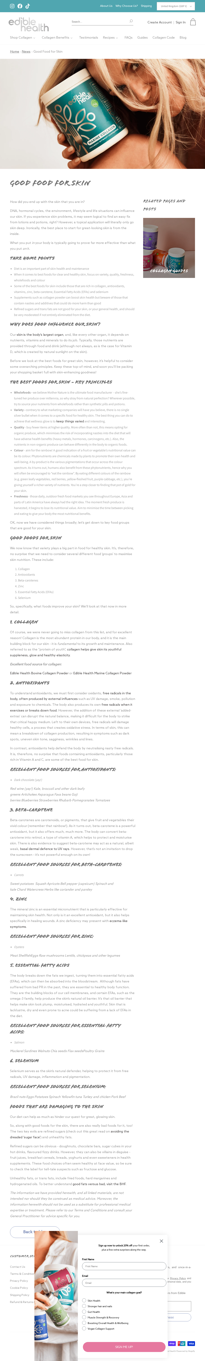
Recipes (109, 38)
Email (85, 1276)
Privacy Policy (19, 1281)
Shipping (146, 6)
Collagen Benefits (55, 38)
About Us (106, 6)
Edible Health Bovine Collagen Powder (39, 673)
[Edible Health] (29, 21)
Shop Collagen (21, 38)
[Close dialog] (161, 1241)
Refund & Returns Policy (26, 1302)
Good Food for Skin (47, 52)
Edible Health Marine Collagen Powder (102, 673)
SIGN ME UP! (124, 1347)
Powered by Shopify (185, 1351)
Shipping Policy (19, 1295)
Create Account (160, 22)
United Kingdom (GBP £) (174, 6)
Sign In (181, 22)
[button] (193, 21)
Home (14, 52)
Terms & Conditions (23, 1274)
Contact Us (17, 1267)
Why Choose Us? (127, 6)
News (26, 52)
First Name (88, 1259)
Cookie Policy (19, 1288)
